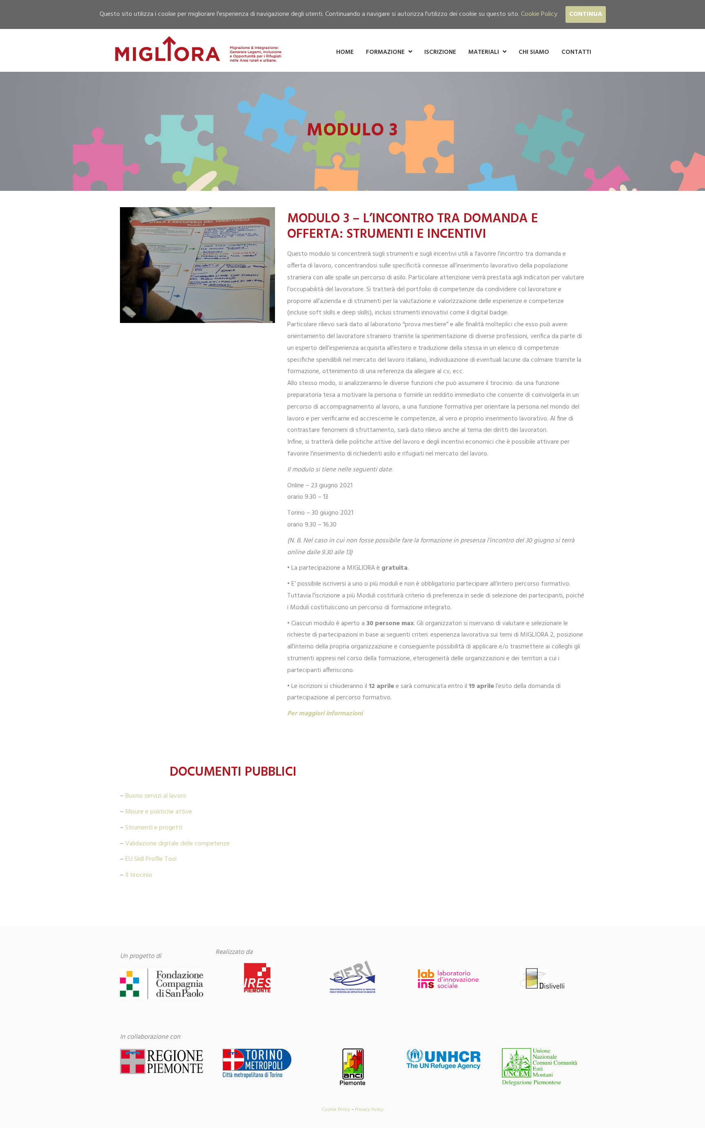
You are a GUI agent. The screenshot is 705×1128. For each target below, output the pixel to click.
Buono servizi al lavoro (155, 796)
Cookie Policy (335, 1110)
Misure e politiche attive (158, 812)
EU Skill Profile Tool (151, 859)
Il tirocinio (138, 875)
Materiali (483, 52)
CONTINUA (585, 14)
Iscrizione (440, 52)
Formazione (385, 52)
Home (345, 52)
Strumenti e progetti (153, 828)
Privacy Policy (369, 1110)
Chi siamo (534, 52)
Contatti (576, 52)
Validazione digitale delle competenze (177, 843)
